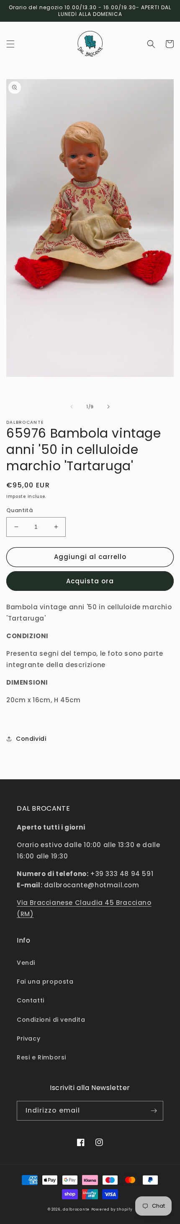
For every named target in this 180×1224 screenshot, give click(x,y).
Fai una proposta (45, 981)
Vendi (26, 963)
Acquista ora (90, 581)
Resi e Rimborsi (41, 1057)
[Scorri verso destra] (108, 406)
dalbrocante (76, 1209)
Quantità (19, 510)
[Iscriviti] (153, 1111)
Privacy (28, 1038)
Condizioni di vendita (51, 1019)
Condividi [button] (31, 738)
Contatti (30, 1000)
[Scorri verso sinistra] (71, 406)
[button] (10, 44)
